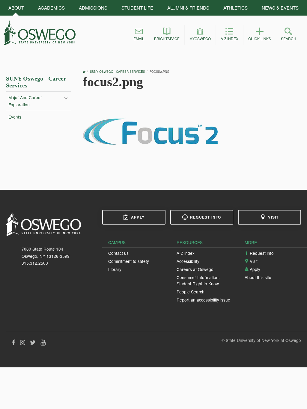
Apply (138, 217)
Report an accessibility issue (203, 300)
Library (114, 269)
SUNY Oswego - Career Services (117, 71)
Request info (205, 217)
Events (14, 117)
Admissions (93, 7)
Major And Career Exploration (25, 100)
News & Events (280, 7)
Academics (51, 7)
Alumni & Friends (188, 7)
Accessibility (188, 261)
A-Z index (186, 253)
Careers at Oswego (195, 269)
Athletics (235, 7)
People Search (190, 292)
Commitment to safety (128, 261)
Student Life (137, 7)
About (16, 7)
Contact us (118, 253)
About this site (258, 277)
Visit (273, 217)
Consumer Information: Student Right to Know (198, 280)
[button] (139, 35)
